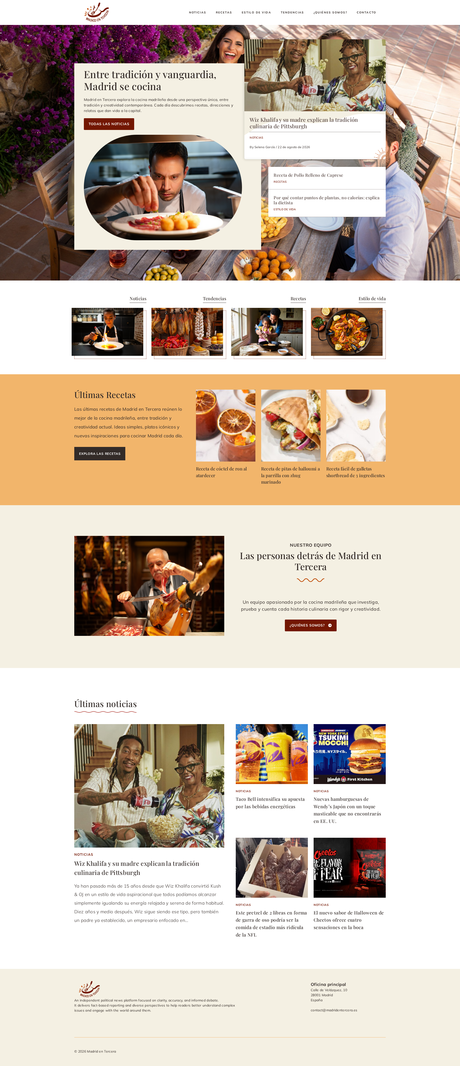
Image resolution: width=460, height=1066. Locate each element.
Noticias (197, 12)
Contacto (366, 12)
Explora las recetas (100, 453)
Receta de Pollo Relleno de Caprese (308, 175)
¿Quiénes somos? (330, 12)
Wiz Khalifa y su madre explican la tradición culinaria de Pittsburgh (304, 123)
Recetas (224, 12)
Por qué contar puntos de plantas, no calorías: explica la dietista (327, 200)
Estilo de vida (256, 12)
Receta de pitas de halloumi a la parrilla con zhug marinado (290, 475)
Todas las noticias (109, 124)
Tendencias (292, 12)
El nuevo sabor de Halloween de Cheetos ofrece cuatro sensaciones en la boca (349, 919)
